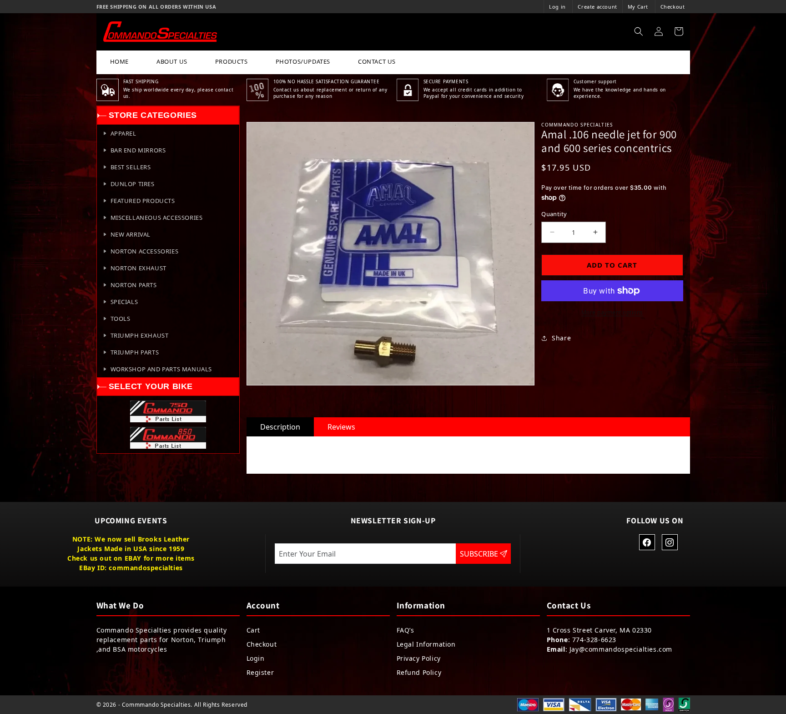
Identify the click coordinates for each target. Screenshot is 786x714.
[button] (639, 31)
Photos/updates (303, 61)
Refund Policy (419, 672)
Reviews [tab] (341, 427)
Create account (597, 6)
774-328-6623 (594, 639)
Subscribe (480, 554)
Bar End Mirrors (138, 150)
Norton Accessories (145, 251)
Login (256, 658)
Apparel (123, 133)
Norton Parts (134, 285)
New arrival (131, 234)
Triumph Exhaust (140, 335)
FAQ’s (405, 630)
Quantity (554, 214)
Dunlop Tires (133, 184)
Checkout (672, 6)
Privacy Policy (419, 658)
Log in (557, 6)
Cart (253, 630)
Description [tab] (280, 427)
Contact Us (377, 61)
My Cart (638, 6)
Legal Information (426, 644)
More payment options (612, 312)
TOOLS (121, 318)
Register (260, 672)
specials (124, 302)
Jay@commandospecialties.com (620, 649)
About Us (171, 61)
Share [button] (561, 338)
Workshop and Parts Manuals (161, 369)
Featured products (143, 201)
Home (119, 61)
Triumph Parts (135, 352)
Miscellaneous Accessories (157, 217)
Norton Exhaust (138, 268)
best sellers (131, 167)
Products (231, 61)
